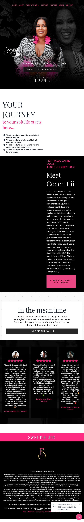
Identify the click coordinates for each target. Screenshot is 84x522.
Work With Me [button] (31, 5)
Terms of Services (29, 512)
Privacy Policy (40, 512)
